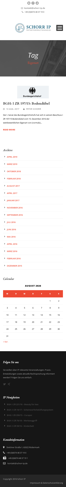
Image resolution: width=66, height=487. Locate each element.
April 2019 (12, 156)
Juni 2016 (11, 229)
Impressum (35, 482)
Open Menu (59, 28)
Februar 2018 (14, 178)
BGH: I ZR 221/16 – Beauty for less (22, 404)
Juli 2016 (11, 222)
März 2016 (12, 251)
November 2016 (15, 207)
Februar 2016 (14, 258)
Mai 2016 (11, 236)
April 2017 (12, 193)
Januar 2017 (13, 200)
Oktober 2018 (14, 171)
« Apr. (5, 341)
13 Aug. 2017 (12, 109)
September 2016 (15, 215)
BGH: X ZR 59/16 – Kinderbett (20, 426)
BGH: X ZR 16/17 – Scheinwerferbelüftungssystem (30, 409)
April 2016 (12, 244)
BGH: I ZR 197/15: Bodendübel (26, 103)
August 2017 (13, 185)
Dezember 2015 (14, 265)
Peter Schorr (33, 109)
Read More (9, 129)
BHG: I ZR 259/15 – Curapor (19, 415)
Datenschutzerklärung (53, 482)
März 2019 (12, 164)
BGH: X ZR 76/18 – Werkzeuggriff (22, 420)
